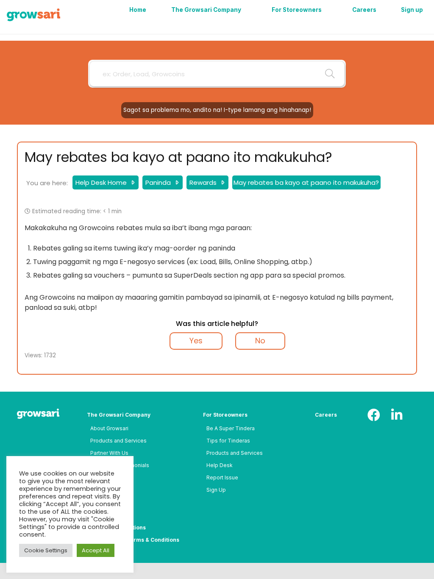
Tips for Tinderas (228, 440)
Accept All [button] (95, 550)
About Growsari (109, 428)
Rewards (203, 182)
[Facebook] (373, 415)
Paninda (158, 182)
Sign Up (216, 490)
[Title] (33, 14)
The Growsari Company (118, 415)
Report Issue (222, 477)
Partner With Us (109, 453)
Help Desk (219, 465)
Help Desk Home (101, 182)
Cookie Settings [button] (45, 550)
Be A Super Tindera (230, 428)
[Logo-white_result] (42, 414)
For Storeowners (225, 415)
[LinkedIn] (396, 415)
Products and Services (118, 440)
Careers (326, 415)
